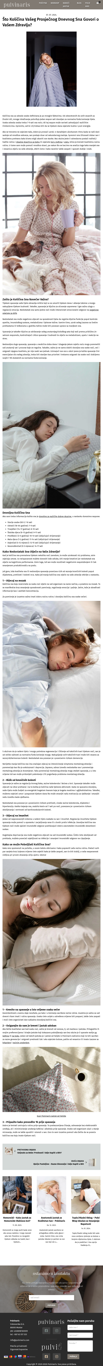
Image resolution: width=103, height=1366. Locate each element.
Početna (43, 3)
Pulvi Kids (87, 4)
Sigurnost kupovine (19, 1349)
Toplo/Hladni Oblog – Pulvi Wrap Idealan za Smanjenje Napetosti (86, 1220)
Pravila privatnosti (18, 1346)
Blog (79, 3)
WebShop (55, 3)
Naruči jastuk (66, 4)
